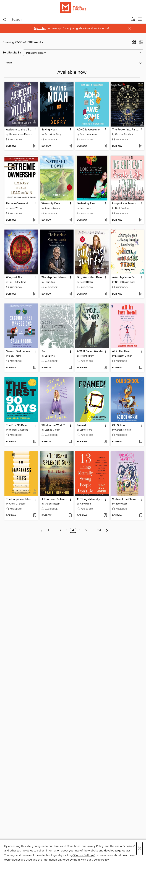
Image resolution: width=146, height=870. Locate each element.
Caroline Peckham (124, 134)
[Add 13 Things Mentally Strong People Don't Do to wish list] (105, 515)
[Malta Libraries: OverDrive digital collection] (73, 7)
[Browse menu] (140, 19)
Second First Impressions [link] (19, 351)
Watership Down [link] (51, 203)
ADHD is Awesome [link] (88, 129)
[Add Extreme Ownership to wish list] (34, 220)
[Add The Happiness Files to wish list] (34, 515)
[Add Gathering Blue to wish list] (105, 220)
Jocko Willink (15, 208)
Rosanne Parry (87, 355)
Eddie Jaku (50, 282)
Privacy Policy (95, 846)
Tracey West (121, 503)
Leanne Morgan (52, 429)
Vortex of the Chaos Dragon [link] (125, 499)
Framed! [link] (82, 425)
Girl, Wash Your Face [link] (89, 277)
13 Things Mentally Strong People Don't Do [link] (90, 499)
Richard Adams (52, 208)
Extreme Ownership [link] (17, 203)
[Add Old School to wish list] (141, 441)
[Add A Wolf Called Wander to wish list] (105, 367)
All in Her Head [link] (121, 351)
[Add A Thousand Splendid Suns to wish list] (70, 515)
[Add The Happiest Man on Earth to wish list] (70, 294)
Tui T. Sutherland (17, 282)
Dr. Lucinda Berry (53, 134)
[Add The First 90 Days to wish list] (34, 441)
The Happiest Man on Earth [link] (55, 277)
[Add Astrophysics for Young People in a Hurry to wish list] (141, 294)
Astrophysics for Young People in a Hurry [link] (125, 277)
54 (99, 530)
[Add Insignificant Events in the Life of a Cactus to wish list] (141, 220)
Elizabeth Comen (123, 355)
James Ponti (86, 429)
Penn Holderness (88, 134)
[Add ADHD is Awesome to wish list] (105, 146)
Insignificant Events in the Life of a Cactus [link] (125, 203)
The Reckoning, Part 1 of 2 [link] (125, 129)
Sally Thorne (15, 355)
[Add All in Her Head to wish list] (141, 367)
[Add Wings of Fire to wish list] (34, 294)
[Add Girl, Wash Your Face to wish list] (105, 294)
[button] (134, 43)
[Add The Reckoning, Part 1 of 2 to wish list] (141, 146)
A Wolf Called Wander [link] (90, 351)
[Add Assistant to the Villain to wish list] (34, 146)
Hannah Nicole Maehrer (21, 134)
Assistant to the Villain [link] (19, 129)
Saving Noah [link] (49, 129)
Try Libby (39, 28)
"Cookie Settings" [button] (84, 855)
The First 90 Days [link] (16, 425)
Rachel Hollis (86, 282)
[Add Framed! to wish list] (105, 441)
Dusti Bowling (122, 208)
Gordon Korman (123, 429)
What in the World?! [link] (53, 425)
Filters (9, 62)
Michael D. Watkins (18, 429)
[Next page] (107, 530)
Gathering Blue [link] (86, 203)
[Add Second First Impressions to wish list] (34, 367)
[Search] (5, 19)
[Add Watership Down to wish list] (70, 220)
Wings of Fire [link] (14, 277)
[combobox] (65, 19)
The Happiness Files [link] (18, 499)
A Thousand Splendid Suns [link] (55, 499)
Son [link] (43, 351)
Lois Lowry (85, 208)
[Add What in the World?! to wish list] (70, 441)
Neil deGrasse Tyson (125, 282)
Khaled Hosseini (53, 503)
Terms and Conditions (66, 846)
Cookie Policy (100, 859)
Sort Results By (12, 52)
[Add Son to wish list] (70, 367)
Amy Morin (85, 503)
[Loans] (132, 20)
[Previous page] (41, 530)
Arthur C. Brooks (17, 503)
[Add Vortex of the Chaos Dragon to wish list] (141, 515)
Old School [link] (119, 425)
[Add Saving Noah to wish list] (70, 146)
